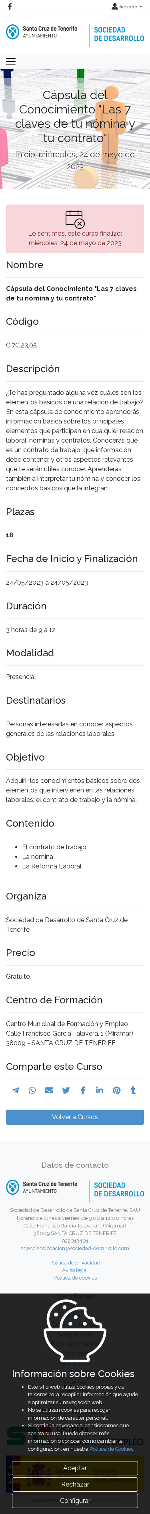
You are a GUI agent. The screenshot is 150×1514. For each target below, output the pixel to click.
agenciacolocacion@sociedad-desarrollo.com (75, 1248)
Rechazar (75, 1484)
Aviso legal (75, 1270)
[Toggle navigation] (11, 61)
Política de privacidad (75, 1263)
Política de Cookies (111, 1449)
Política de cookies (75, 1278)
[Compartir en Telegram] (15, 1090)
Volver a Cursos (75, 1117)
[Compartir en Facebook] (83, 1090)
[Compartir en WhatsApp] (32, 1090)
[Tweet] (66, 1090)
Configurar (75, 1500)
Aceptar (75, 1468)
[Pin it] (116, 1090)
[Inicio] (75, 30)
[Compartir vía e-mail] (49, 1090)
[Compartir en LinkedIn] (99, 1090)
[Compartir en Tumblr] (133, 1090)
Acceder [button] (128, 7)
